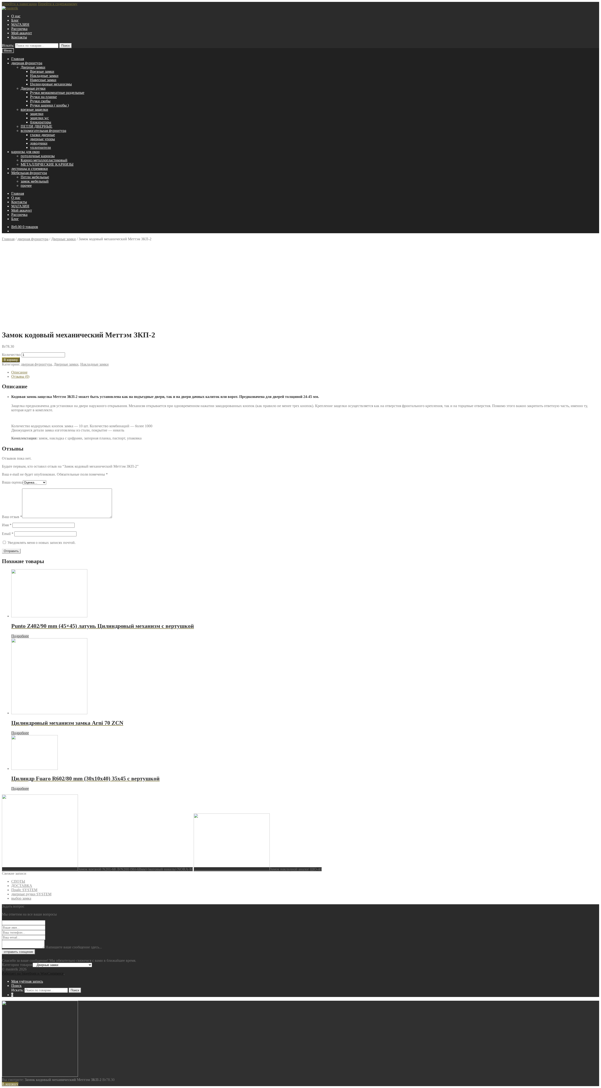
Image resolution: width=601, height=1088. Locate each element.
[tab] (305, 372)
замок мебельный (35, 181)
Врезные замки (42, 71)
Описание (19, 372)
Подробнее (20, 636)
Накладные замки (44, 76)
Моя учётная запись (27, 981)
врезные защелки (34, 109)
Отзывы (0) (20, 376)
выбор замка (21, 898)
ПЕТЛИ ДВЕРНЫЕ (36, 126)
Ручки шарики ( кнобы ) (49, 105)
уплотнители (40, 147)
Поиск (65, 45)
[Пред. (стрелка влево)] (8, 544)
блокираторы (40, 122)
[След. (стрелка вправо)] (593, 544)
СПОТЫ (18, 881)
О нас (15, 16)
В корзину (11, 360)
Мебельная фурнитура (29, 173)
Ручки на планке (43, 97)
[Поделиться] (585, 5)
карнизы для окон (25, 152)
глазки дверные (42, 135)
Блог (15, 20)
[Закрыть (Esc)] (596, 5)
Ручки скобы (40, 101)
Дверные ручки (33, 88)
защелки (36, 114)
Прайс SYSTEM (24, 890)
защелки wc (39, 118)
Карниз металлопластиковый (44, 160)
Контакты (19, 37)
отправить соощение (18, 952)
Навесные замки (43, 80)
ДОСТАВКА (21, 886)
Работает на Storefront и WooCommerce (33, 973)
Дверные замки (33, 67)
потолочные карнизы (38, 156)
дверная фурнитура (26, 63)
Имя (7, 525)
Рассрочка (19, 29)
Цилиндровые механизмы (51, 84)
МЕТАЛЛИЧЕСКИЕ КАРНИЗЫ (47, 164)
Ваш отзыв (12, 517)
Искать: (8, 45)
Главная (17, 59)
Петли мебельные (35, 177)
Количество (11, 355)
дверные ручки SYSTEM (31, 894)
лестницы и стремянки (29, 169)
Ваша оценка (12, 482)
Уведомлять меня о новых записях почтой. (42, 543)
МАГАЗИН (20, 25)
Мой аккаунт (21, 33)
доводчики (38, 143)
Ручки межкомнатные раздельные (57, 93)
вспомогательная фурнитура (43, 131)
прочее (26, 185)
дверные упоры (42, 139)
